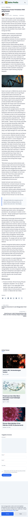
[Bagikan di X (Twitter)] (5, 298)
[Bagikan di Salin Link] (22, 298)
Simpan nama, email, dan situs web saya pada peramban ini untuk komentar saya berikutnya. (14, 471)
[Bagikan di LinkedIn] (8, 298)
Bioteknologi (15, 15)
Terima (7, 513)
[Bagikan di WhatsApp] (14, 298)
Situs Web (3, 465)
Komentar (4, 437)
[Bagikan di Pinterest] (11, 298)
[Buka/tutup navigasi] (2, 2)
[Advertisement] (14, 335)
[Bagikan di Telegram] (16, 298)
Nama (3, 454)
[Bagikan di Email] (19, 298)
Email (3, 460)
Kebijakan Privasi (12, 510)
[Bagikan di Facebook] (3, 298)
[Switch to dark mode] (25, 2)
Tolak (20, 513)
